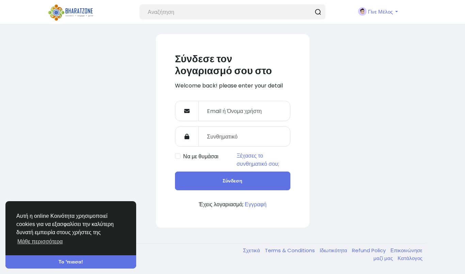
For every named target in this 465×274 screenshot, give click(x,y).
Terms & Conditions (290, 250)
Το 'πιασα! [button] (71, 261)
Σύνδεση (232, 180)
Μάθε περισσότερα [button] (40, 241)
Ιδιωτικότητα (334, 250)
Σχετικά (252, 250)
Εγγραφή (256, 204)
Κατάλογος (410, 258)
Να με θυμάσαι (201, 156)
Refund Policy (369, 250)
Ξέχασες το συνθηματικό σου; (258, 160)
